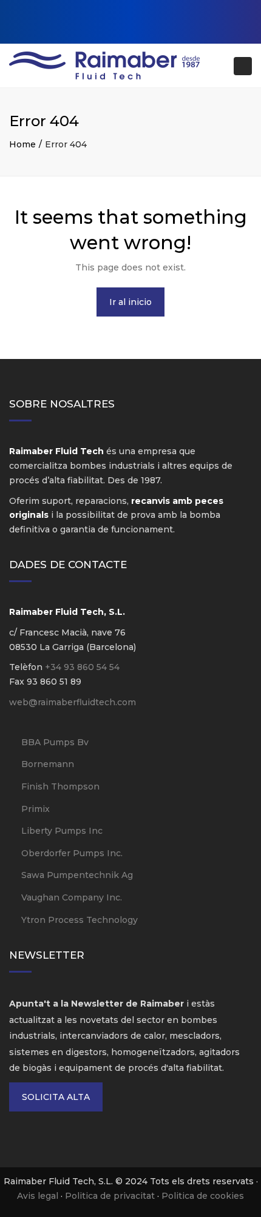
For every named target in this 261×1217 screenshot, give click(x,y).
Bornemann (47, 764)
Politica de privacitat (110, 1195)
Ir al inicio (130, 302)
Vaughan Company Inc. (71, 897)
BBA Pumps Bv (55, 742)
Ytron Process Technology (79, 919)
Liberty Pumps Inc (62, 830)
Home (22, 144)
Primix (35, 808)
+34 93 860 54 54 (82, 667)
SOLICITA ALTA (56, 1096)
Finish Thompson (60, 786)
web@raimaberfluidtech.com (72, 702)
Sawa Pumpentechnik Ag (77, 875)
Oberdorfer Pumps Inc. (72, 853)
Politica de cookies (202, 1195)
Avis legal (37, 1195)
